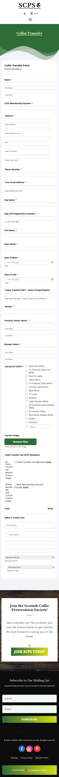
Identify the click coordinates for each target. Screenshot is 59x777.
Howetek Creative (39, 770)
